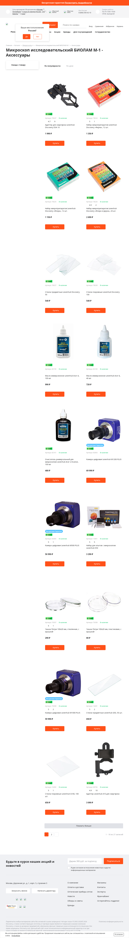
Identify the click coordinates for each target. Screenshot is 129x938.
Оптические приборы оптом (80, 892)
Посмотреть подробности (78, 2)
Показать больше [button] (83, 826)
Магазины (101, 882)
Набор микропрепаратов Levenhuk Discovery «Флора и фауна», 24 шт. (101, 209)
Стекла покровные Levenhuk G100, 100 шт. (62, 795)
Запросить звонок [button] (19, 891)
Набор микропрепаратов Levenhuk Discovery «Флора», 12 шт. (60, 209)
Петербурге (16, 12)
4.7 (49, 121)
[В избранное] (76, 71)
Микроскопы (27, 45)
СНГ (43, 12)
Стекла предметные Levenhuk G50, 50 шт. (104, 713)
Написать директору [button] (46, 891)
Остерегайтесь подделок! (108, 901)
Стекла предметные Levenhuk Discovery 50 (62, 293)
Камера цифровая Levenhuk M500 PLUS (62, 545)
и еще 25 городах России (31, 12)
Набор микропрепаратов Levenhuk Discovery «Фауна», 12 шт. (101, 126)
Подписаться (113, 861)
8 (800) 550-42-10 (85, 13)
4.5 (90, 205)
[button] (56, 11)
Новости (71, 896)
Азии (23, 14)
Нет (37, 36)
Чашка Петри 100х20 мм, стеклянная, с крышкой (62, 630)
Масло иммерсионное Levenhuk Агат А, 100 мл (62, 377)
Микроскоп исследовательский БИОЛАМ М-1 (52, 45)
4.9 (90, 790)
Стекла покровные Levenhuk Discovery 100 (103, 293)
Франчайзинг (103, 896)
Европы (15, 14)
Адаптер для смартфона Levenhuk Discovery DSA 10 (60, 126)
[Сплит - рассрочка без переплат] (49, 114)
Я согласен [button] (119, 934)
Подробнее (16, 936)
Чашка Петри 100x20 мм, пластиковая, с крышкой (103, 630)
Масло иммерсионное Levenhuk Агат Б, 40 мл (103, 377)
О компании (73, 882)
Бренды (66, 32)
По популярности (52, 66)
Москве (40, 9)
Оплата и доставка (76, 887)
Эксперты (101, 892)
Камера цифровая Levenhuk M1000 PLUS (62, 713)
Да (26, 36)
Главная (9, 45)
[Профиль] (90, 23)
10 (96, 790)
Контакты (101, 887)
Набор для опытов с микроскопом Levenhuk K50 (101, 546)
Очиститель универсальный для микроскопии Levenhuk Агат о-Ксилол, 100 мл (61, 462)
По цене (69, 66)
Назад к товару (18, 65)
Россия (14, 32)
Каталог (17, 45)
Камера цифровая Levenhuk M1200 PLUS (103, 459)
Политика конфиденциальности (111, 922)
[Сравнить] (80, 71)
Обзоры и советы (75, 901)
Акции (57, 32)
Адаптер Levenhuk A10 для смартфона (102, 794)
